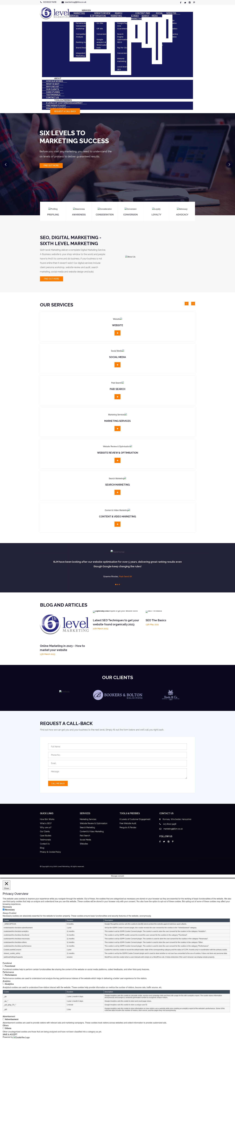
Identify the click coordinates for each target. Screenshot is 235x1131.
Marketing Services (88, 819)
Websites (84, 844)
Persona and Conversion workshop (81, 26)
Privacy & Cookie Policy (50, 852)
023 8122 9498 (49, 2)
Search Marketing (87, 827)
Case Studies (45, 836)
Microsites (173, 29)
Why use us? (45, 827)
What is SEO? (46, 823)
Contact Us (45, 844)
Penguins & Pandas (128, 827)
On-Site (100, 23)
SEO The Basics (156, 620)
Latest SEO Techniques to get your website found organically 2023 (116, 622)
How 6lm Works (47, 819)
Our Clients (45, 831)
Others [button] (6, 1025)
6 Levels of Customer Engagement (135, 819)
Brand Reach (81, 48)
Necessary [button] (7, 906)
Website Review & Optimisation (93, 823)
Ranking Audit (82, 42)
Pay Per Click (122, 48)
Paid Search (85, 836)
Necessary (10, 909)
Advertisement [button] (9, 1016)
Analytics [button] (6, 981)
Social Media (85, 840)
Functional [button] (7, 963)
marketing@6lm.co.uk (75, 2)
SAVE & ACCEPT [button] (10, 1034)
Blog (42, 848)
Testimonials (45, 840)
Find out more (51, 165)
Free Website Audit (128, 823)
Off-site (100, 29)
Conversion (101, 34)
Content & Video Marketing (92, 831)
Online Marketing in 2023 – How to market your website (62, 648)
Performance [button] (8, 972)
